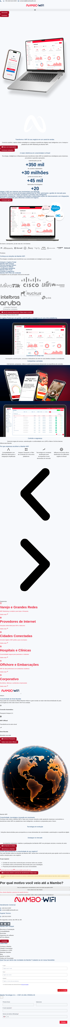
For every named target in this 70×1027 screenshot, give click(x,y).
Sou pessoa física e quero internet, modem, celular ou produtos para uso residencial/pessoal (35, 894)
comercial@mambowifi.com (23, 870)
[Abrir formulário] (1, 997)
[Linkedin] (8, 924)
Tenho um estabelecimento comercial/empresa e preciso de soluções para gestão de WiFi (35, 887)
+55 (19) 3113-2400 (7, 870)
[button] (35, 10)
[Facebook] (1, 924)
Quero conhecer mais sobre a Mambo (35, 889)
